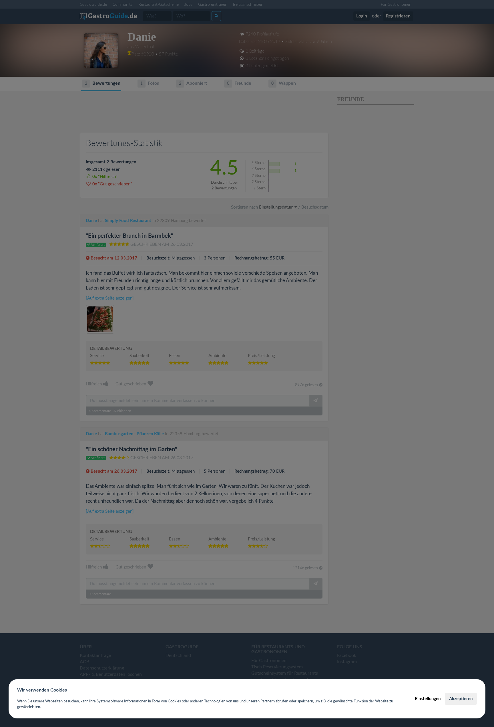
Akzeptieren (461, 699)
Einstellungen (428, 699)
